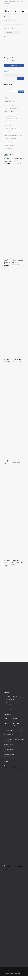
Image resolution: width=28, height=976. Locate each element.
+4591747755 (7, 3)
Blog (5, 725)
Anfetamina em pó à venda (9, 754)
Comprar (6, 720)
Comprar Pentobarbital (8, 734)
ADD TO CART (14, 65)
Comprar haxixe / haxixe (10, 111)
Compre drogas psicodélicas (11, 118)
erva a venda (8, 141)
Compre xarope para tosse (10, 138)
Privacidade (6, 973)
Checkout (6, 723)
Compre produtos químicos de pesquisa (13, 135)
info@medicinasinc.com (10, 5)
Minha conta (16, 723)
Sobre (15, 718)
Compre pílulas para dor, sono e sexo (13, 131)
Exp (14, 141)
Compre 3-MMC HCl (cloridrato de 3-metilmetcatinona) (14, 739)
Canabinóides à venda (9, 101)
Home (12, 17)
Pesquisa (20, 79)
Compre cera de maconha (10, 115)
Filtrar (21, 91)
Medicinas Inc (10, 969)
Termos (11, 973)
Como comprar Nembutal (9, 749)
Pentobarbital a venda (10, 145)
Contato (15, 725)
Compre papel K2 (8, 125)
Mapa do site (17, 973)
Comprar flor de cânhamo (10, 108)
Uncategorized (8, 148)
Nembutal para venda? (8, 744)
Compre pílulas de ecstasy (10, 128)
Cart (15, 720)
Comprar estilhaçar (9, 105)
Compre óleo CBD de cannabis (11, 121)
